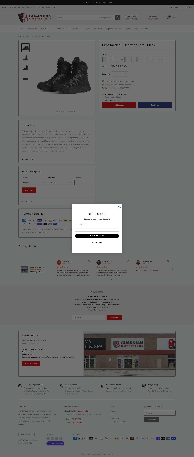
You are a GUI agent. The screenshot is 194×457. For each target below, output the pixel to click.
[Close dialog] (119, 206)
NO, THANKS (97, 242)
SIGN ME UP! (97, 236)
